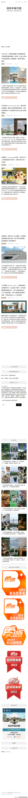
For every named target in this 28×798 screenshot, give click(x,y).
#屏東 (8, 397)
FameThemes (10, 794)
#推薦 (6, 397)
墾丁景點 (3, 243)
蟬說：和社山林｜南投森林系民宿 (8, 375)
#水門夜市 (16, 397)
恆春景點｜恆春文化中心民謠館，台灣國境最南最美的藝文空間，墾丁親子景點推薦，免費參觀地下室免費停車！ (13, 238)
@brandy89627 (4, 386)
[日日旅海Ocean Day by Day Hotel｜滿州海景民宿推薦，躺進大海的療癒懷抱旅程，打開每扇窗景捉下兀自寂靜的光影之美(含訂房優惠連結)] (14, 126)
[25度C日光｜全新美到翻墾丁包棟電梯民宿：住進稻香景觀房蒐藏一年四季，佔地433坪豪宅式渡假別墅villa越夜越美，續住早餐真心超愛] (14, 74)
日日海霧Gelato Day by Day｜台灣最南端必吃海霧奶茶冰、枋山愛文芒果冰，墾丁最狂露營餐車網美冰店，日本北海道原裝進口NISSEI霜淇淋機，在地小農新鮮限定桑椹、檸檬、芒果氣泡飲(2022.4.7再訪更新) (13, 290)
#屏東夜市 (23, 397)
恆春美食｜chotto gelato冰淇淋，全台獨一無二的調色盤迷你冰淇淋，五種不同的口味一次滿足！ (13, 160)
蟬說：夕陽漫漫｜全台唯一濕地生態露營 (9, 378)
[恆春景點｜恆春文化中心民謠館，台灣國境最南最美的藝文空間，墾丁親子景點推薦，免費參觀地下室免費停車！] (14, 254)
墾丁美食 (3, 164)
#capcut (3, 397)
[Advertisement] (14, 30)
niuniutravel (9, 63)
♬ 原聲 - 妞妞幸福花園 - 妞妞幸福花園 (9, 400)
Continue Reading (11, 97)
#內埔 (20, 397)
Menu (4, 2)
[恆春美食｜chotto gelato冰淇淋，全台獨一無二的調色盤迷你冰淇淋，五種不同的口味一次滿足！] (14, 175)
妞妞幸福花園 (14, 8)
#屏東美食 (12, 397)
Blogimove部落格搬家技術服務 (21, 797)
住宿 (3, 63)
